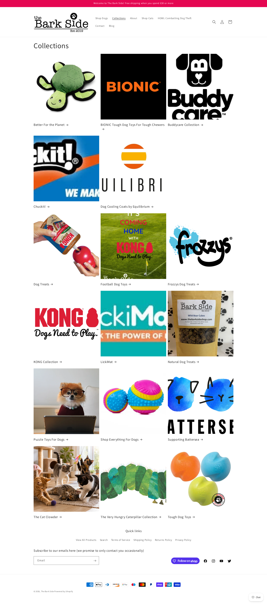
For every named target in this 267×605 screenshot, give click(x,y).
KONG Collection (46, 362)
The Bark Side (47, 591)
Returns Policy (163, 539)
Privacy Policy (183, 539)
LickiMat (107, 362)
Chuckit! (40, 206)
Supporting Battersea (183, 439)
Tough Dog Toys (179, 517)
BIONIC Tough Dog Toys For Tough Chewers (132, 125)
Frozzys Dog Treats (181, 284)
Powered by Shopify (63, 591)
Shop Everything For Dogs (119, 439)
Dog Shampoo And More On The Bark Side (198, 160)
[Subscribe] (95, 560)
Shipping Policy (142, 539)
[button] (214, 22)
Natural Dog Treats (181, 362)
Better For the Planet (49, 125)
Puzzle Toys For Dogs (49, 439)
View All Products (86, 539)
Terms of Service (120, 539)
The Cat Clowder (46, 517)
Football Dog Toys (114, 284)
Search (104, 539)
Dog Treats (41, 284)
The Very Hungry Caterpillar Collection (129, 517)
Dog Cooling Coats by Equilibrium (125, 206)
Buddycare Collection (183, 125)
